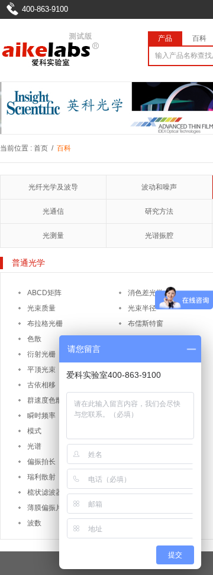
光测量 (53, 235)
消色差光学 (145, 293)
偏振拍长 (41, 462)
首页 (41, 148)
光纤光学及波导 (53, 187)
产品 (165, 38)
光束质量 (41, 308)
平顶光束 (41, 369)
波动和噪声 (159, 187)
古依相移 (41, 385)
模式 (34, 431)
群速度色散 (45, 400)
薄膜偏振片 (45, 508)
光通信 (53, 211)
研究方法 (159, 211)
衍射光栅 (41, 354)
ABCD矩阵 (44, 293)
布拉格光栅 (45, 323)
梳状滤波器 (45, 492)
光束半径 (142, 308)
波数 (34, 523)
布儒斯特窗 (145, 323)
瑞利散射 (41, 477)
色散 (34, 339)
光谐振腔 (159, 235)
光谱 (34, 446)
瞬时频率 (41, 415)
